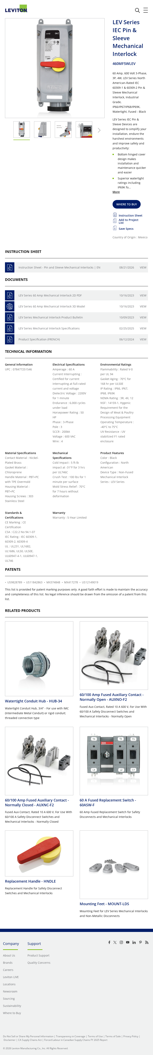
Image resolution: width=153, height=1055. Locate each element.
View (143, 267)
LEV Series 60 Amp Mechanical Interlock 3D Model (52, 306)
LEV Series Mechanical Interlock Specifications (49, 328)
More (116, 192)
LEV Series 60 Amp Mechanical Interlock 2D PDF (50, 295)
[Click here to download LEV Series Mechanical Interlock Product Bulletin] (9, 317)
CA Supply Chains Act (30, 1040)
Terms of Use (95, 1036)
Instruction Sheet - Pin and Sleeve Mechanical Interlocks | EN (59, 267)
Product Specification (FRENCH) (39, 339)
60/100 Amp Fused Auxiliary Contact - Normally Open (112, 697)
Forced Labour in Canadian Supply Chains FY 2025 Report (75, 1040)
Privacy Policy (130, 1036)
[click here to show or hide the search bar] (137, 10)
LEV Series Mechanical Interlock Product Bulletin (51, 317)
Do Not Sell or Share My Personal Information (28, 1036)
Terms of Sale (113, 1036)
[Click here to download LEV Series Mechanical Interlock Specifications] (9, 328)
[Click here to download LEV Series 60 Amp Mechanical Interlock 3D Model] (9, 306)
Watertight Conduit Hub (33, 701)
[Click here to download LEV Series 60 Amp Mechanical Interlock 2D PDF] (9, 295)
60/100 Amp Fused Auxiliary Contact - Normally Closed (37, 802)
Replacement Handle (30, 881)
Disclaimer (10, 1040)
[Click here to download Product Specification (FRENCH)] (9, 339)
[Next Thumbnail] (98, 130)
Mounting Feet (104, 903)
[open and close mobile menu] (145, 10)
